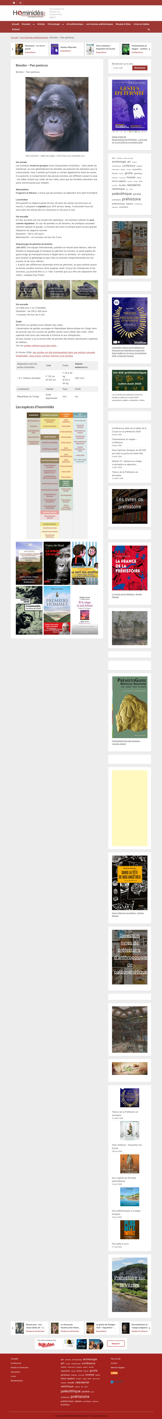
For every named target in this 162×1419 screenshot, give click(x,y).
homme (131, 177)
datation (139, 166)
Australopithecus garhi (50, 483)
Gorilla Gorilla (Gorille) (66, 490)
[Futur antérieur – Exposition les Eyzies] (129, 1131)
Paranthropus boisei (50, 528)
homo (139, 178)
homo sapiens (119, 181)
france (121, 173)
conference (116, 166)
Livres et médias (141, 24)
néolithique (118, 188)
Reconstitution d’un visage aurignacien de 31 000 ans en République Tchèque (121, 1326)
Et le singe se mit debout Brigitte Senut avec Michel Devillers (84, 629)
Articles (41, 24)
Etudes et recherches (14, 1331)
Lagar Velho (80, 455)
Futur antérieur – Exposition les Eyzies (83, 47)
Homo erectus (66, 442)
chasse (134, 162)
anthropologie (128, 158)
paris (92, 1392)
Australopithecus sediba (49, 490)
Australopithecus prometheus (50, 500)
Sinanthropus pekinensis (80, 437)
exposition (137, 169)
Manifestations (17, 1381)
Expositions (43, 51)
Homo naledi (66, 471)
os (127, 189)
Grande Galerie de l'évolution (130, 1026)
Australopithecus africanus (50, 495)
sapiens (129, 204)
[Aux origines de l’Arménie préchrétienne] (129, 1164)
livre (140, 181)
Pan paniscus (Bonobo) (66, 500)
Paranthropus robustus (50, 531)
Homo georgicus (66, 431)
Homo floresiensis (66, 461)
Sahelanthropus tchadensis (49, 421)
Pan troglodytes (66, 495)
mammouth (96, 1379)
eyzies (73, 1371)
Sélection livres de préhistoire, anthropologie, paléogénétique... (132, 244)
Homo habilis (66, 426)
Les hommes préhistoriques (99, 24)
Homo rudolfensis (66, 421)
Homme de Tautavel (80, 426)
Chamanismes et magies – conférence (119, 47)
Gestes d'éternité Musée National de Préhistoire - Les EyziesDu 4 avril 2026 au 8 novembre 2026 (129, 139)
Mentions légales (118, 1367)
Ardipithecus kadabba (49, 442)
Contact (114, 1363)
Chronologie (54, 24)
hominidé (122, 178)
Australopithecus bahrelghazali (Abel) (50, 477)
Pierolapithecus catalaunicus (33, 442)
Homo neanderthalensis (66, 455)
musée (122, 185)
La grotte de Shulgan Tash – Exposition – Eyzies (84, 1326)
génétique (138, 173)
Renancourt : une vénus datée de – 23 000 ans (14, 1326)
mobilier (114, 185)
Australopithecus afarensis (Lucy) (50, 471)
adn (113, 158)
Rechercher (139, 68)
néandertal (133, 185)
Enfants (16, 29)
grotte (129, 173)
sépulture (115, 207)
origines (77, 1387)
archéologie (119, 161)
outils (131, 189)
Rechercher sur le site (122, 63)
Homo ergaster (66, 437)
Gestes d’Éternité (46, 47)
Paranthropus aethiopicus (50, 536)
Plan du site (115, 1359)
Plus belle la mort (120, 1244)
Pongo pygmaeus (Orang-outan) (66, 507)
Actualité (14, 1359)
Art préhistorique (75, 24)
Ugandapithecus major (33, 431)
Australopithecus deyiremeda (50, 507)
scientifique (138, 204)
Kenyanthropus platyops (49, 517)
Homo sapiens (66, 477)
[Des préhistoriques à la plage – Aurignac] (129, 1197)
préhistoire (131, 199)
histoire (115, 178)
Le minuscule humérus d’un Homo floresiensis (49, 1326)
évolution (123, 207)
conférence (128, 165)
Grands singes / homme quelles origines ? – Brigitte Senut (29, 579)
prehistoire (116, 200)
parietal (137, 194)
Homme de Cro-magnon (80, 431)
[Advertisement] (129, 808)
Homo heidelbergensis (66, 449)
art (129, 161)
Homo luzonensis (66, 466)
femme (115, 173)
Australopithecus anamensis (50, 466)
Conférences (115, 52)
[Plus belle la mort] (129, 1230)
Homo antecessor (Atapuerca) (80, 442)
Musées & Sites (123, 24)
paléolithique (122, 194)
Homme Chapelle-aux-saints (80, 449)
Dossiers (26, 24)
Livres (13, 1376)
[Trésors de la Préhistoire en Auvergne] (129, 1098)
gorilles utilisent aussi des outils (40, 345)
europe (129, 169)
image (136, 181)
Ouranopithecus (33, 437)
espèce (123, 169)
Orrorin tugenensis (49, 426)
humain (129, 181)
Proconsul (33, 426)
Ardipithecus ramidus (49, 449)
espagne (79, 1367)
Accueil (15, 24)
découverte (115, 169)
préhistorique (118, 204)
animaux (119, 158)
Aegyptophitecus (34, 421)
